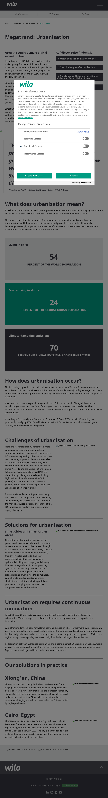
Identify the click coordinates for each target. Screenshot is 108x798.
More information (25, 117)
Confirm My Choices (34, 176)
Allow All (74, 176)
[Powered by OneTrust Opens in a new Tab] (82, 183)
